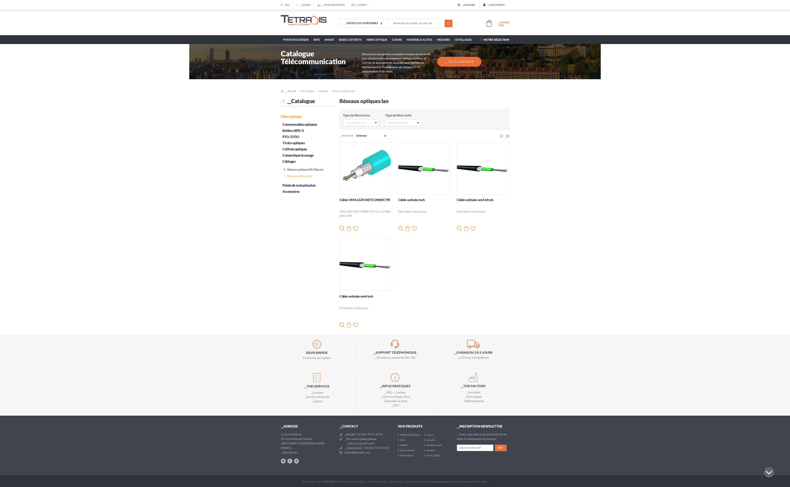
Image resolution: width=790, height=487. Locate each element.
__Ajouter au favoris (355, 228)
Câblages (323, 91)
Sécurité (430, 440)
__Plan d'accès (289, 452)
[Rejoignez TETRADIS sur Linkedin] (283, 461)
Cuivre (397, 39)
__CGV (395, 405)
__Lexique (305, 4)
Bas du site (769, 472)
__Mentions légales (377, 481)
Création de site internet (425, 481)
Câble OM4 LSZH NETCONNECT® (364, 200)
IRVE (317, 39)
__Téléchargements (333, 4)
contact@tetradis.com (357, 452)
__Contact (361, 4)
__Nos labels (473, 392)
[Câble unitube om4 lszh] (365, 264)
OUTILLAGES (463, 39)
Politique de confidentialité (351, 481)
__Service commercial (316, 397)
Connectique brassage (298, 155)
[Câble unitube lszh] (424, 168)
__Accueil (290, 91)
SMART (329, 39)
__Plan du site (395, 481)
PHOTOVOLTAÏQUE (296, 39)
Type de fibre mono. (357, 115)
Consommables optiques (299, 124)
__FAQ (286, 4)
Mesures (443, 39)
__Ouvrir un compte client (395, 396)
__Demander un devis (394, 401)
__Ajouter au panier (348, 228)
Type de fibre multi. (398, 115)
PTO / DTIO (290, 137)
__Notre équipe (473, 396)
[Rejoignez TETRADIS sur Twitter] (296, 461)
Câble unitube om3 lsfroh (475, 200)
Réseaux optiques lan (299, 176)
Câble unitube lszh (411, 200)
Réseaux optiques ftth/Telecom (305, 169)
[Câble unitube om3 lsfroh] (483, 168)
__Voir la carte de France (359, 443)
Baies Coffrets (350, 39)
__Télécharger (459, 61)
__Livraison (316, 392)
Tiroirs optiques (293, 143)
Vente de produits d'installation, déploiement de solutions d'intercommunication (303, 23)
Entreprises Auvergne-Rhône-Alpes (468, 481)
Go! (448, 23)
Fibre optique (376, 39)
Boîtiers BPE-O (293, 131)
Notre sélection (496, 39)
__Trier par (346, 135)
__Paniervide (503, 24)
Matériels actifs (419, 39)
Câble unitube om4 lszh (356, 296)
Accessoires (291, 191)
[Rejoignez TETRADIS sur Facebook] (289, 461)
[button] (361, 123)
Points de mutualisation (299, 185)
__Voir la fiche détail (342, 228)
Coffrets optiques (294, 149)
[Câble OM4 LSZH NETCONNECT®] (365, 168)
